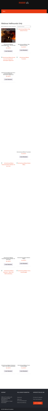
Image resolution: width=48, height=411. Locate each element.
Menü (4, 11)
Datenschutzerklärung (21, 402)
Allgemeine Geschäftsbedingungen (22, 400)
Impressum (19, 397)
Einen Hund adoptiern (37, 399)
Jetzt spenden (37, 403)
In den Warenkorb (8, 51)
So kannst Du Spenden (37, 397)
